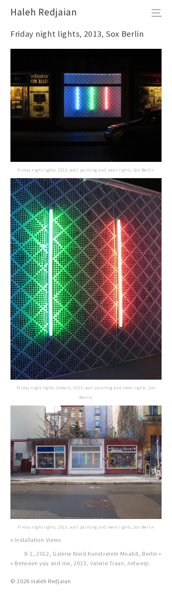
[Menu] (159, 13)
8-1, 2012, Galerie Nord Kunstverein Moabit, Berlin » (93, 553)
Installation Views (38, 540)
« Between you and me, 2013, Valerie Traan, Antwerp (79, 563)
